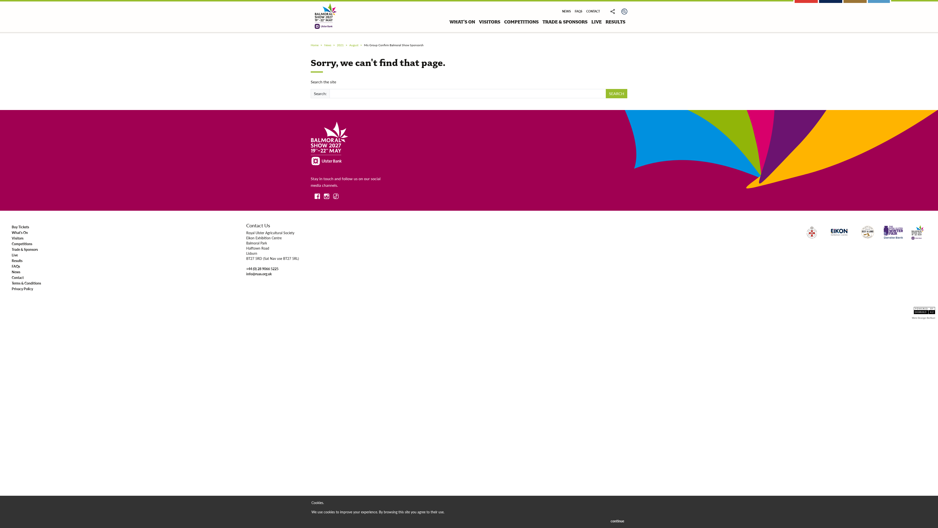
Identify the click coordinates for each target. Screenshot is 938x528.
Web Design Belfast (923, 318)
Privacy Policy (22, 288)
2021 (340, 45)
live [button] (596, 22)
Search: (320, 93)
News (566, 11)
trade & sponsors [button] (565, 22)
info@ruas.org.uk (259, 273)
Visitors (17, 238)
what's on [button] (462, 22)
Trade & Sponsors (25, 249)
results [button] (615, 22)
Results (17, 260)
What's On (20, 232)
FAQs (578, 11)
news (327, 45)
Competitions (22, 243)
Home (315, 45)
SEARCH (616, 93)
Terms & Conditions (26, 283)
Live (15, 255)
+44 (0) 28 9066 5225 (262, 268)
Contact (593, 11)
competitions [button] (521, 22)
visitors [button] (489, 22)
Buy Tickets (20, 226)
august (353, 45)
